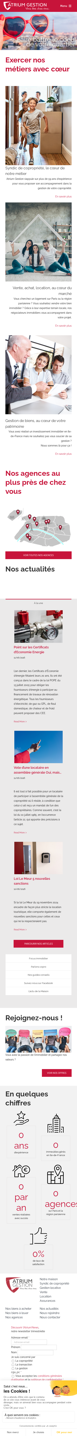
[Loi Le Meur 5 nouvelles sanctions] (38, 858)
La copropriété (24, 1360)
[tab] (38, 603)
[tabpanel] (38, 780)
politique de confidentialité (46, 1379)
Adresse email (20, 1337)
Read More (19, 721)
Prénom (16, 1347)
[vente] (38, 203)
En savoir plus (63, 196)
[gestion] (38, 336)
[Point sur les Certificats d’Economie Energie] (38, 626)
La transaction (23, 1364)
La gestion (21, 1368)
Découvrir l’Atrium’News (24, 1327)
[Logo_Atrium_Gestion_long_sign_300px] (26, 3)
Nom (14, 1352)
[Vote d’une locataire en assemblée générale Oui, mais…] (38, 747)
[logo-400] (21, 1278)
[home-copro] (38, 87)
